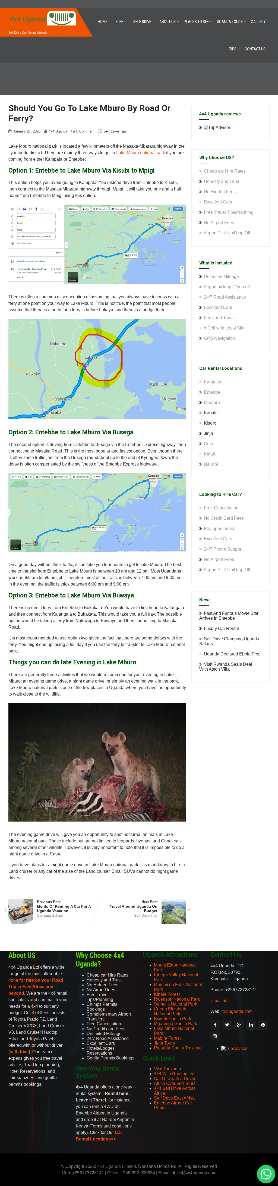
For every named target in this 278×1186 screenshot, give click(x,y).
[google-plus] (239, 1025)
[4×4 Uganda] (42, 10)
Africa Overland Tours (174, 1083)
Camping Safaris (50, 915)
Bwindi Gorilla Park (172, 1018)
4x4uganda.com (237, 1011)
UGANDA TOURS (230, 21)
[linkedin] (251, 1025)
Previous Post (64, 906)
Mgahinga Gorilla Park (175, 1023)
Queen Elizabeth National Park (170, 1011)
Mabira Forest (167, 1038)
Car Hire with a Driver (174, 1078)
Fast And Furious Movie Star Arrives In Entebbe (228, 616)
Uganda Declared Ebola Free (232, 654)
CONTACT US (255, 49)
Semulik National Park (175, 1004)
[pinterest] (263, 1025)
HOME (103, 21)
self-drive (19, 1051)
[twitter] (227, 1025)
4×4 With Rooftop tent (174, 1073)
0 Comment (85, 131)
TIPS (232, 49)
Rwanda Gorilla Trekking (178, 1048)
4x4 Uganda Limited (116, 1166)
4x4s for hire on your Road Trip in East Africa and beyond (35, 987)
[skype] (215, 1035)
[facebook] (215, 1025)
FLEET (120, 21)
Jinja (208, 433)
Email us (218, 1000)
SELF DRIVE (142, 21)
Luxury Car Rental (221, 628)
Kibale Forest (167, 994)
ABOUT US (167, 21)
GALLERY (258, 21)
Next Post (133, 906)
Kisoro (210, 423)
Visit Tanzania (167, 1069)
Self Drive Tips (115, 131)
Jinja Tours (164, 1043)
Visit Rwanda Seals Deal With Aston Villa (225, 666)
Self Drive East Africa (174, 1098)
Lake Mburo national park (140, 152)
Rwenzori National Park (177, 999)
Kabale (211, 413)
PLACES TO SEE (196, 21)
